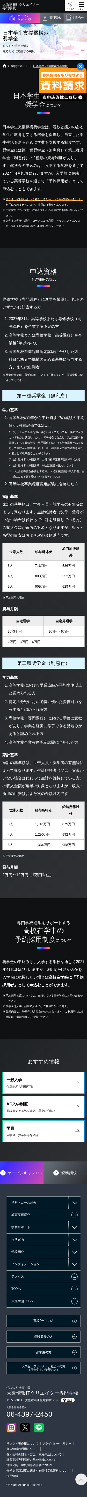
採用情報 (12, 1476)
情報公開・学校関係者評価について (30, 1465)
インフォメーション (25, 1264)
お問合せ (78, 17)
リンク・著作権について (22, 1443)
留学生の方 (43, 1352)
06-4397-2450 (29, 1413)
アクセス (70, 9)
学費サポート (20, 66)
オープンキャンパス (24, 17)
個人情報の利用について (22, 1449)
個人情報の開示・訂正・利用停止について (34, 1454)
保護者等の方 (43, 1336)
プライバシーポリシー (56, 1443)
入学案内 (17, 1239)
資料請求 (55, 17)
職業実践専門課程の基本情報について (31, 1459)
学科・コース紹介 (23, 1202)
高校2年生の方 (43, 1321)
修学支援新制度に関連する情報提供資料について (38, 1470)
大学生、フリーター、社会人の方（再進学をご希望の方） (43, 1368)
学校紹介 (17, 1252)
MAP (69, 1400)
